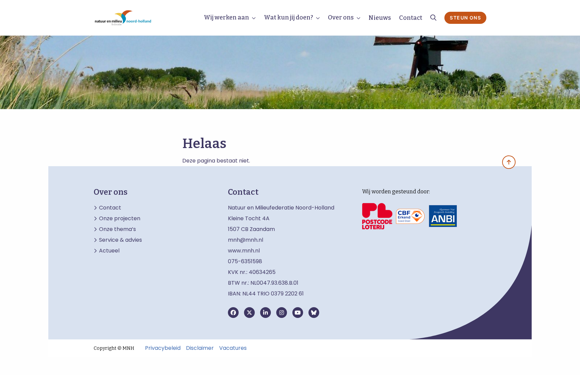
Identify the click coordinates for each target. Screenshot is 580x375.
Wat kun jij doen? (288, 17)
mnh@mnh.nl (245, 240)
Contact (410, 17)
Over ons (341, 17)
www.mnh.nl (244, 250)
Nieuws (380, 17)
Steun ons (465, 17)
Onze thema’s (117, 229)
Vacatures (233, 348)
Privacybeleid (163, 348)
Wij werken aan (226, 17)
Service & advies (120, 240)
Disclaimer (200, 348)
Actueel (109, 250)
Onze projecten (119, 218)
